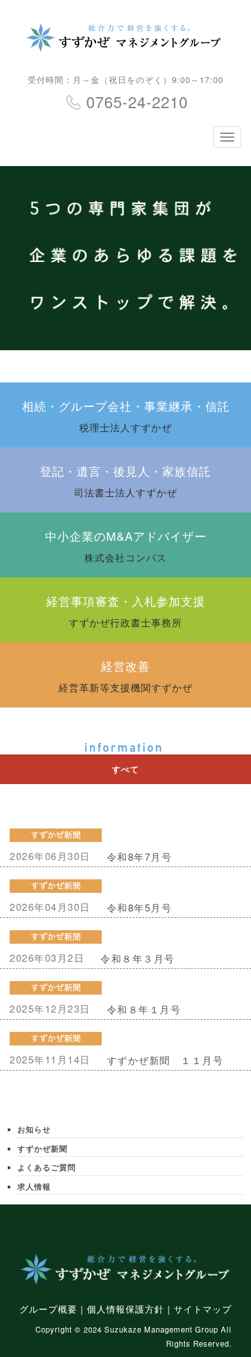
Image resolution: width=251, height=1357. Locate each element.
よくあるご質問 (46, 1167)
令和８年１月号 (144, 1009)
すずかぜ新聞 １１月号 (165, 1060)
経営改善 (125, 675)
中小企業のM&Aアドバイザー (126, 545)
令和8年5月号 (139, 907)
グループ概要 (48, 1308)
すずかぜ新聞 (42, 1148)
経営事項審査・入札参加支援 (125, 610)
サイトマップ (203, 1308)
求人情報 (34, 1186)
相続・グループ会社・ (126, 415)
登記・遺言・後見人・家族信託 (125, 480)
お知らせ (34, 1129)
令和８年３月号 (137, 958)
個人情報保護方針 (125, 1308)
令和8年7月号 (139, 856)
